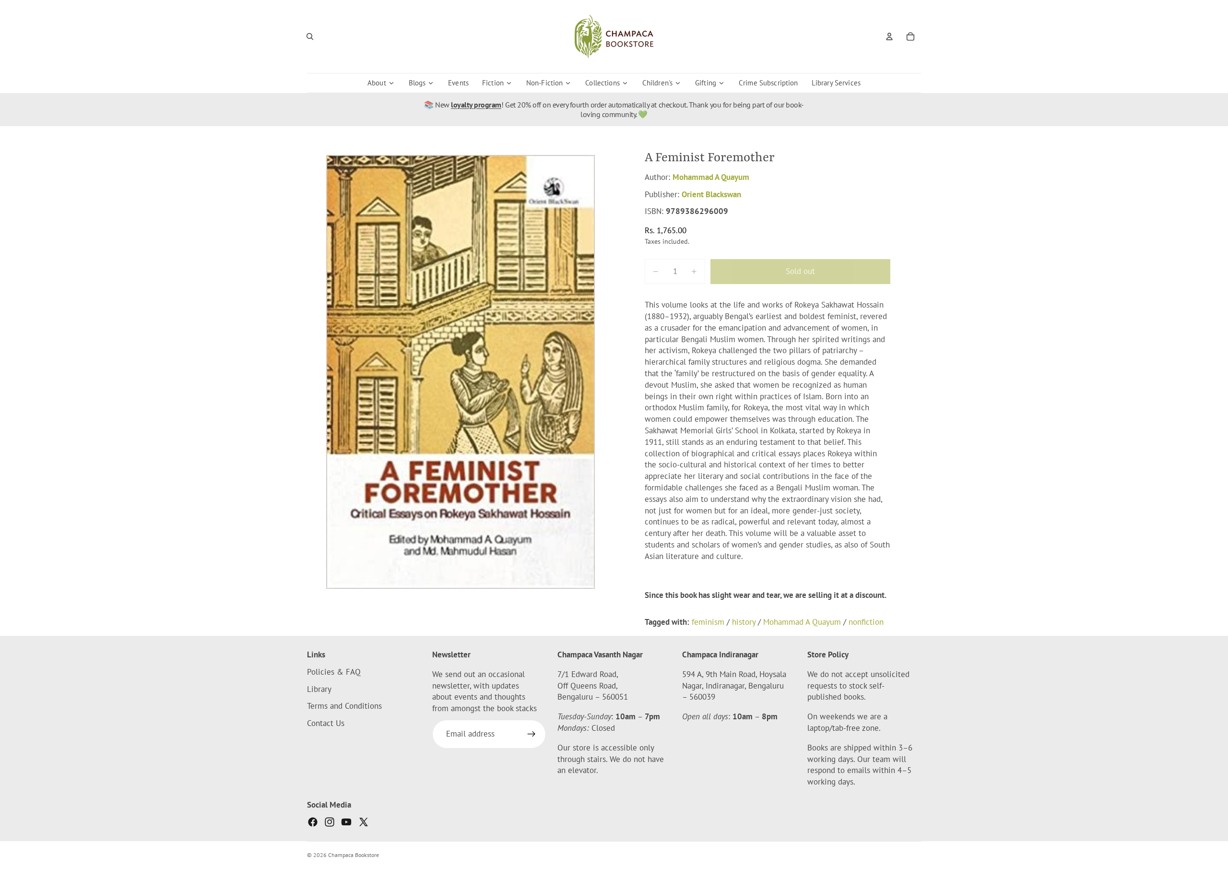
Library (319, 689)
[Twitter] (363, 822)
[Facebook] (313, 822)
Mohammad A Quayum (711, 177)
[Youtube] (346, 822)
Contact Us (325, 723)
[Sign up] (531, 734)
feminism (708, 622)
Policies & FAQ (334, 672)
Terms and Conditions (344, 706)
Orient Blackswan (711, 194)
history (744, 622)
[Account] (889, 36)
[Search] (309, 36)
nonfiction (866, 622)
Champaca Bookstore (353, 854)
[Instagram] (329, 822)
